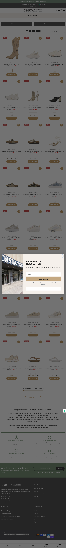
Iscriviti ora (43, 279)
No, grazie (43, 289)
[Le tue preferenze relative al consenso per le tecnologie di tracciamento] (64, 411)
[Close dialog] (62, 256)
